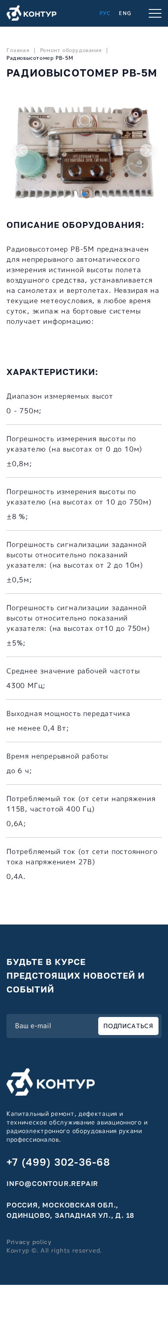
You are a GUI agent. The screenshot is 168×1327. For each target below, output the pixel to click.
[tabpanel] (84, 150)
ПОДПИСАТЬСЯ (128, 1026)
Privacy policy (29, 1241)
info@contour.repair (52, 1183)
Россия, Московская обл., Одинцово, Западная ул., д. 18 (70, 1210)
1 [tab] (84, 194)
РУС (105, 13)
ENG (125, 13)
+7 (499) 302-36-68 (58, 1162)
